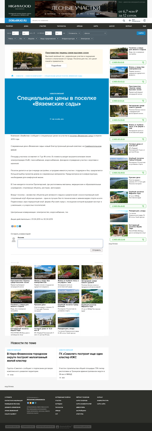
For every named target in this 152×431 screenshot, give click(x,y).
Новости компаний (34, 76)
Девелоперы (80, 407)
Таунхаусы (61, 26)
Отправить (96, 250)
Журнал (100, 397)
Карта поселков (81, 400)
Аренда (57, 410)
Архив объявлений (11, 410)
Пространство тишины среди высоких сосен (67, 52)
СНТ (56, 414)
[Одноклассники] (15, 226)
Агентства (79, 414)
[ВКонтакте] (12, 226)
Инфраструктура (102, 400)
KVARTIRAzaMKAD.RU (82, 427)
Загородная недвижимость (36, 399)
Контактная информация (14, 400)
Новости (19, 76)
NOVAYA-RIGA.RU (12, 427)
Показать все (99, 262)
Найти (141, 33)
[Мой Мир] (20, 226)
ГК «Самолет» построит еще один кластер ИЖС (81, 355)
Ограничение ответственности (38, 407)
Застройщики (81, 410)
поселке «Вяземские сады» (81, 136)
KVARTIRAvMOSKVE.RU (45, 427)
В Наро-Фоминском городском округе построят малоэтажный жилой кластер (27, 357)
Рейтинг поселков (82, 397)
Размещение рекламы (12, 404)
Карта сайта (101, 404)
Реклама (13, 262)
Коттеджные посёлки (63, 397)
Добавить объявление (12, 407)
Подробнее (56, 65)
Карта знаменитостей (83, 404)
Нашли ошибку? (10, 414)
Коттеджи (58, 404)
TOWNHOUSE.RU (28, 427)
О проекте (8, 397)
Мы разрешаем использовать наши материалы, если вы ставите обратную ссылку (38, 411)
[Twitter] (17, 226)
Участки (58, 400)
